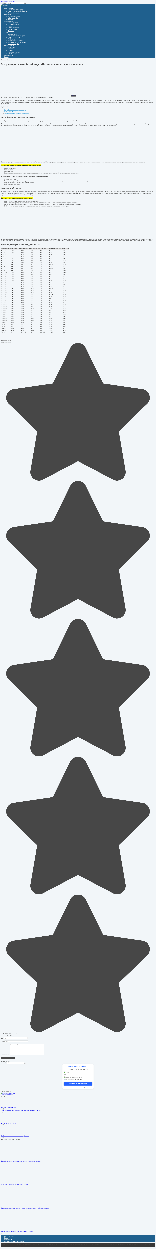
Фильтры (11, 31)
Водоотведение (9, 55)
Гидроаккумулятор (13, 24)
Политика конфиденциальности (14, 1241)
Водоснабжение (9, 8)
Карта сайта (8, 1239)
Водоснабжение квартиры (16, 9)
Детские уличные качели (8, 1123)
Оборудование (8, 21)
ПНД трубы (11, 39)
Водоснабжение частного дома (17, 11)
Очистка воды (12, 29)
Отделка (10, 50)
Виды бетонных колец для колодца (15, 110)
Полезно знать (12, 53)
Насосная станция (13, 27)
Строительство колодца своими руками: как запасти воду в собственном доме (25, 1208)
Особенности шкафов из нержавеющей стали (15, 1136)
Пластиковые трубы (14, 37)
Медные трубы (12, 34)
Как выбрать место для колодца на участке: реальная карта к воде (21, 1161)
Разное (6, 57)
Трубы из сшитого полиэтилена (18, 42)
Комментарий (5, 1055)
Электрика (11, 49)
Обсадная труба (13, 18)
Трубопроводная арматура (16, 40)
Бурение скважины (14, 16)
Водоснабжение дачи (14, 13)
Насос (10, 26)
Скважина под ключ (7, 1094)
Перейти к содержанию (8, 1)
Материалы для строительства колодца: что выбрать (17, 1231)
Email (2, 1041)
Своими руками (9, 45)
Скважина (7, 14)
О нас (6, 1238)
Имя (2, 1038)
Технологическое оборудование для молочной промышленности (21, 1110)
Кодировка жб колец (10, 111)
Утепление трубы (13, 44)
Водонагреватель (13, 22)
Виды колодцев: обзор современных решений (15, 1184)
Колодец (10, 19)
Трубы (6, 32)
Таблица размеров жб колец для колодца (16, 113)
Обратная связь (9, 1236)
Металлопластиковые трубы (16, 36)
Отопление (11, 47)
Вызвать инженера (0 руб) (78, 1083)
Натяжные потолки (14, 52)
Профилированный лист (8, 1107)
